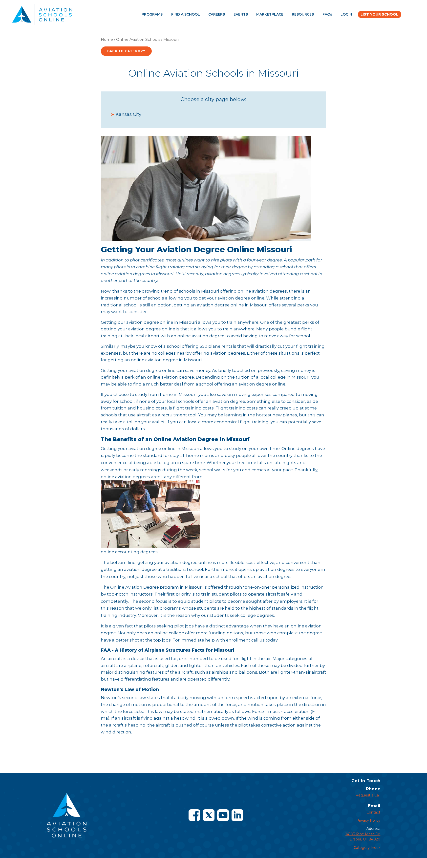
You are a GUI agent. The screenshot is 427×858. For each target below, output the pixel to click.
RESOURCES (303, 14)
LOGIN (346, 14)
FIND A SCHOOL (185, 14)
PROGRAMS (152, 14)
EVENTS (241, 14)
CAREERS (216, 14)
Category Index (367, 847)
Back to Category (126, 51)
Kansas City (128, 114)
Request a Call (368, 795)
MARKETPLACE (269, 14)
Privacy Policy (368, 820)
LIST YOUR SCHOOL (379, 14)
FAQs (327, 14)
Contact (373, 812)
